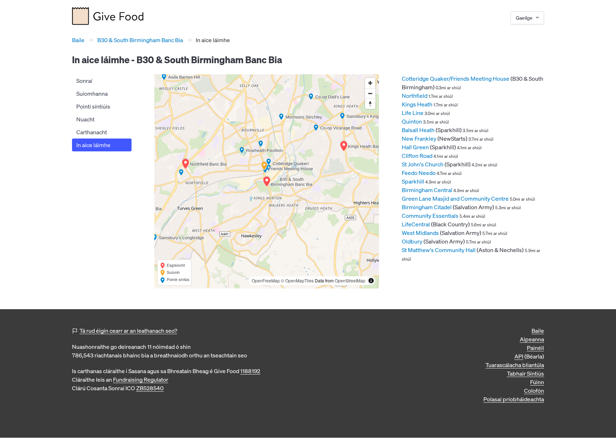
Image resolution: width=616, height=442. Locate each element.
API (518, 356)
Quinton (412, 121)
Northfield (414, 96)
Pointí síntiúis (93, 106)
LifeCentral (416, 224)
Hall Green (415, 147)
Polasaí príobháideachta (513, 399)
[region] (266, 181)
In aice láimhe (93, 145)
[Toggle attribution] (371, 280)
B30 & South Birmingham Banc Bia (140, 40)
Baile (78, 40)
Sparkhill (413, 181)
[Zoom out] (370, 93)
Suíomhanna (92, 93)
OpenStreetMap (350, 280)
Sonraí (84, 81)
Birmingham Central (427, 190)
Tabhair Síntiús (525, 373)
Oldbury (412, 241)
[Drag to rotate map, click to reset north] (370, 104)
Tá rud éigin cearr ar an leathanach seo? (128, 331)
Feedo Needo (419, 173)
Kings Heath (417, 104)
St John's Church (422, 164)
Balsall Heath (418, 130)
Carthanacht (91, 132)
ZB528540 (150, 388)
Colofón (534, 391)
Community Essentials (430, 216)
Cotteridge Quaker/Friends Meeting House (455, 78)
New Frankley (419, 138)
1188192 (250, 371)
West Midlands (420, 233)
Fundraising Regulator (140, 379)
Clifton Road (417, 156)
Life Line (412, 113)
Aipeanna (532, 339)
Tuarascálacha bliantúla (515, 365)
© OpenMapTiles (297, 280)
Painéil (535, 348)
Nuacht (85, 119)
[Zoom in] (370, 83)
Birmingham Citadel (427, 207)
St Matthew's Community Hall (439, 250)
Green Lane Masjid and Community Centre (455, 198)
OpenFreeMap (266, 280)
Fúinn (537, 382)
